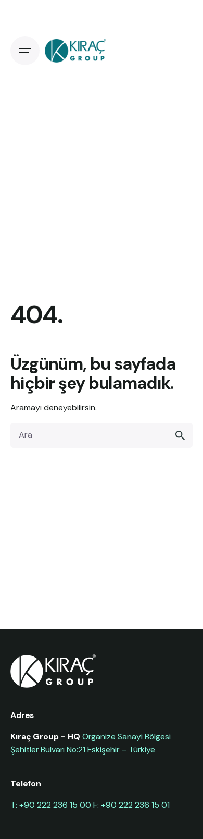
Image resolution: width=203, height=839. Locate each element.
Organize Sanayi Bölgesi (126, 736)
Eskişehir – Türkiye (121, 749)
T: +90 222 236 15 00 (50, 804)
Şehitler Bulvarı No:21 (47, 749)
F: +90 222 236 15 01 (131, 804)
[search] (180, 435)
